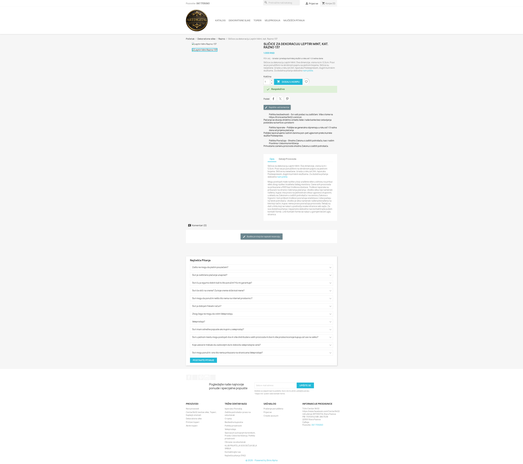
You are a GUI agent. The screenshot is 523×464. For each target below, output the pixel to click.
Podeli (273, 98)
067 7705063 (202, 3)
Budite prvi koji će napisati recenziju (263, 236)
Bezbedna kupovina (234, 422)
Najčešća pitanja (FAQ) (235, 455)
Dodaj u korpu (288, 81)
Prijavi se (268, 412)
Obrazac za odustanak (235, 442)
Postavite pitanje (203, 360)
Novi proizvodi (192, 408)
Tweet (280, 98)
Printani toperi (192, 422)
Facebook (189, 377)
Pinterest (287, 98)
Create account (271, 415)
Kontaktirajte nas (233, 452)
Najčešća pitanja (294, 20)
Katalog (220, 20)
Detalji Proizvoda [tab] (287, 159)
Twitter (195, 377)
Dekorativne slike (239, 20)
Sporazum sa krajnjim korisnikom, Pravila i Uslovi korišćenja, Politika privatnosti (240, 435)
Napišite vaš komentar (278, 107)
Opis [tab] (272, 159)
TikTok (213, 377)
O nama (228, 418)
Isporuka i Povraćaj (233, 408)
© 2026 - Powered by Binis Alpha (262, 460)
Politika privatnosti (233, 425)
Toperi (258, 20)
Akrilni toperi (191, 425)
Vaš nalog (270, 403)
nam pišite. (308, 70)
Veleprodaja (272, 20)
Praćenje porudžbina (273, 408)
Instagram (207, 377)
